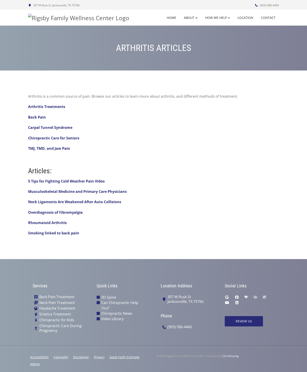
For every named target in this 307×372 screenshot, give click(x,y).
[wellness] (255, 297)
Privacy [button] (99, 357)
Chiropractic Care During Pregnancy (60, 328)
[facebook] (237, 297)
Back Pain (37, 117)
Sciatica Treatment (55, 314)
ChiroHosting (230, 356)
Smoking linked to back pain (53, 233)
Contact (268, 17)
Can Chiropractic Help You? (119, 305)
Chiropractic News (116, 313)
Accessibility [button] (39, 357)
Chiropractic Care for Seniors (53, 138)
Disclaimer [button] (81, 357)
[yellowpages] (264, 297)
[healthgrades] (246, 297)
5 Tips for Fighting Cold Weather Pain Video (66, 181)
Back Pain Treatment (56, 297)
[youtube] (227, 302)
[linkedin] (237, 302)
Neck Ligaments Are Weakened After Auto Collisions (74, 201)
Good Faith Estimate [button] (124, 357)
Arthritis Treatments (46, 106)
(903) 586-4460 (269, 5)
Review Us (244, 321)
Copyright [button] (60, 357)
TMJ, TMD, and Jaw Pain (49, 148)
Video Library (112, 318)
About (189, 17)
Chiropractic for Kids (56, 320)
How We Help (216, 17)
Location (245, 17)
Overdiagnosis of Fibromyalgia (55, 212)
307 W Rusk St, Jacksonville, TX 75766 (56, 5)
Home (171, 17)
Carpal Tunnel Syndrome (50, 127)
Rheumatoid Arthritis (47, 222)
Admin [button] (35, 364)
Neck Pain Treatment (57, 302)
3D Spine (108, 297)
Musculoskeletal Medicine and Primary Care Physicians (77, 191)
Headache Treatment (57, 308)
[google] (227, 297)
